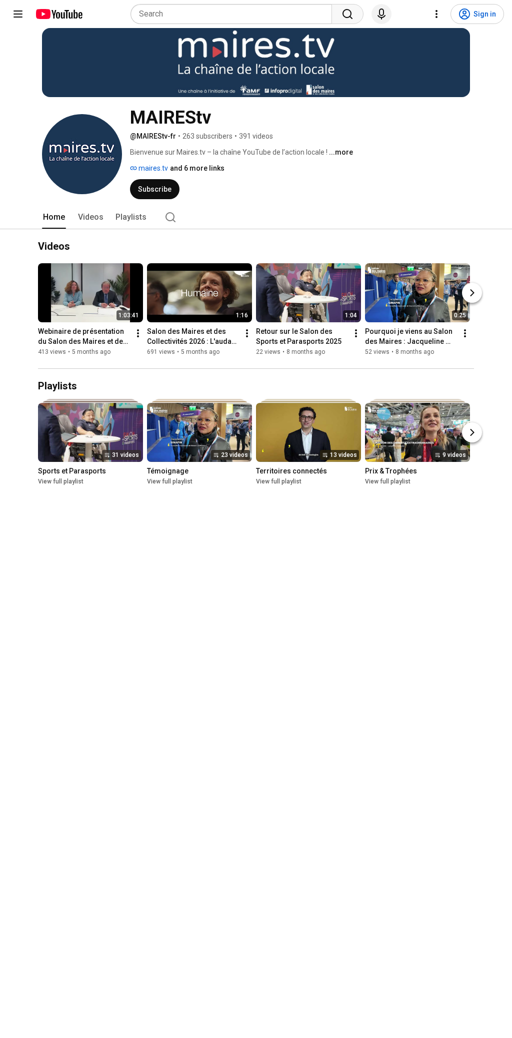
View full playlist (61, 481)
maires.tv (152, 168)
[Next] (472, 293)
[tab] (54, 217)
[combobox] (234, 14)
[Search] (348, 14)
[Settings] (436, 14)
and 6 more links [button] (197, 168)
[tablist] (256, 217)
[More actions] (138, 333)
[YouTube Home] (59, 14)
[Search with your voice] (382, 14)
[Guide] (18, 14)
